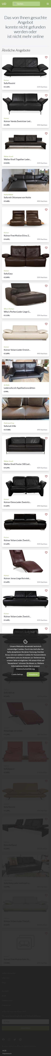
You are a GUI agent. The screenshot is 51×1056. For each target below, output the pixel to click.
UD (4, 3)
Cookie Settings (17, 674)
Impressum (7, 1053)
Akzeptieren (33, 674)
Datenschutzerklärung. (25, 669)
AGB (4, 1050)
